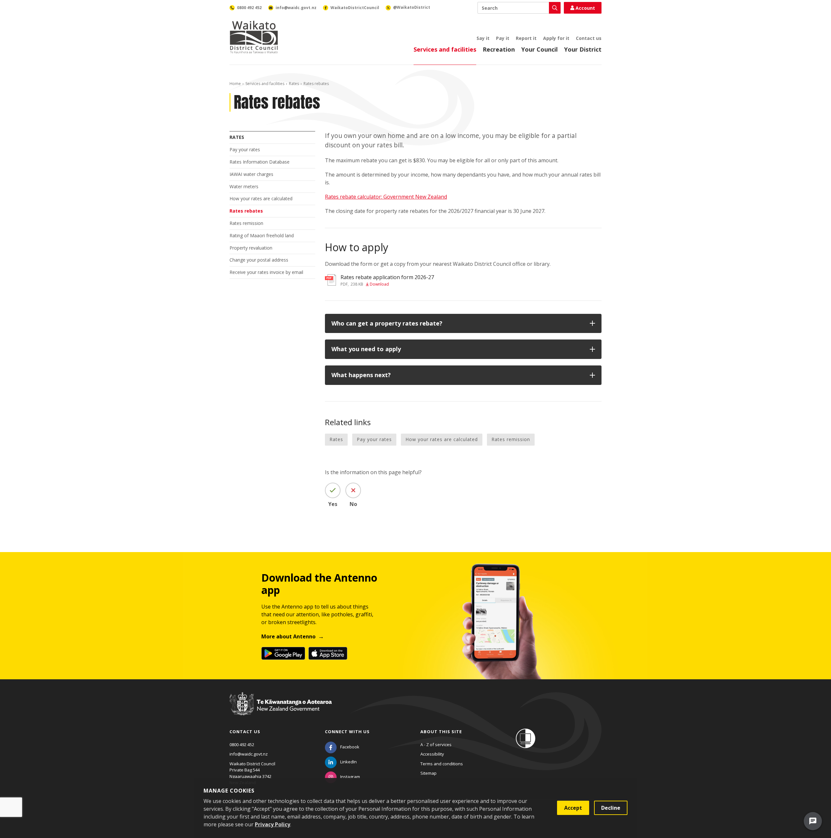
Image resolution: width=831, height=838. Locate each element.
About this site (441, 731)
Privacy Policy (272, 824)
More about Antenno (288, 636)
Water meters (243, 186)
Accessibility (432, 754)
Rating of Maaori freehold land (261, 235)
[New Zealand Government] (280, 710)
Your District (583, 49)
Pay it (502, 38)
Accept (573, 807)
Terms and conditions (441, 764)
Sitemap (428, 773)
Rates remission (246, 223)
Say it (483, 38)
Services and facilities (445, 49)
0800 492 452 (241, 744)
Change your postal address (258, 260)
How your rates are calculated (260, 198)
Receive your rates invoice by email (266, 272)
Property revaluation (250, 248)
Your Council (539, 49)
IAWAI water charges (251, 174)
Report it (526, 38)
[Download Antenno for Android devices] (283, 653)
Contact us (589, 38)
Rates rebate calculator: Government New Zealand (386, 196)
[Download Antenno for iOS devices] (327, 653)
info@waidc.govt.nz (248, 754)
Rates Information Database (259, 162)
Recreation (499, 49)
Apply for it (556, 38)
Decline (610, 807)
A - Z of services (436, 744)
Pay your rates (244, 149)
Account (585, 8)
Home (235, 83)
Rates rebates (246, 211)
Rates (294, 83)
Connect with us (347, 731)
